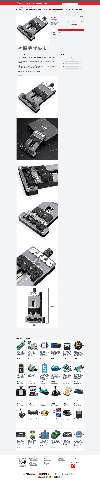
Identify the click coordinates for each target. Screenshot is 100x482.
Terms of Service (60, 462)
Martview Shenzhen (56, 22)
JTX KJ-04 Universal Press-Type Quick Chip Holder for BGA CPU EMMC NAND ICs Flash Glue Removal (67, 353)
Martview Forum (46, 462)
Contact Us (45, 459)
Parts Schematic (39, 3)
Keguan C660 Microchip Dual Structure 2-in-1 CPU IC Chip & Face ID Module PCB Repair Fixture (21, 376)
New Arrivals (28, 3)
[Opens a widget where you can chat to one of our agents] (96, 480)
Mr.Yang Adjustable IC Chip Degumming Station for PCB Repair (32, 375)
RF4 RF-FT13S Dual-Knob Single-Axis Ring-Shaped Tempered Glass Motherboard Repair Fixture (78, 376)
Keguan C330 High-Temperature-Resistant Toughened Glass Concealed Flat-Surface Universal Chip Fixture (21, 399)
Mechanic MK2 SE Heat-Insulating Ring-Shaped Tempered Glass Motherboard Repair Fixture (44, 420)
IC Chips (31, 462)
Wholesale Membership (47, 460)
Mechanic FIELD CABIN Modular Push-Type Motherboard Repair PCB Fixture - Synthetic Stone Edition (67, 442)
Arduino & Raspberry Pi (33, 463)
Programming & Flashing (34, 458)
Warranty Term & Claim (61, 460)
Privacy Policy (60, 461)
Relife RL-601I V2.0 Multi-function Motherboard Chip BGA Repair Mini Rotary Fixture (55, 376)
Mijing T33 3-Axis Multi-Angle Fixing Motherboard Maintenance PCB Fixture (32, 420)
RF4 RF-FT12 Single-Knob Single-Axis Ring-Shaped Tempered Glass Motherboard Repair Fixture (67, 376)
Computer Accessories (33, 465)
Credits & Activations (33, 459)
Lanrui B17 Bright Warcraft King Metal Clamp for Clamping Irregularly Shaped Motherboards (32, 353)
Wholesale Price (74, 24)
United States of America (71, 0)
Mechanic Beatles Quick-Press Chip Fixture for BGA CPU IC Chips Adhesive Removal (32, 399)
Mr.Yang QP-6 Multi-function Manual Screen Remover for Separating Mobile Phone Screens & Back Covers (55, 399)
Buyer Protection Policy (61, 458)
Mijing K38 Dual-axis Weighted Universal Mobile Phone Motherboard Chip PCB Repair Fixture (21, 442)
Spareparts (32, 461)
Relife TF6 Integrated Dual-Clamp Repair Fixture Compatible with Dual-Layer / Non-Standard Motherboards (78, 399)
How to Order (46, 464)
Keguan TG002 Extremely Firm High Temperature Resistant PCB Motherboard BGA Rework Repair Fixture (78, 353)
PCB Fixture (30, 7)
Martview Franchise (47, 461)
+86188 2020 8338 (22, 458)
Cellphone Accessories (33, 464)
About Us (45, 458)
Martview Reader (46, 463)
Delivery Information (61, 459)
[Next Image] (47, 28)
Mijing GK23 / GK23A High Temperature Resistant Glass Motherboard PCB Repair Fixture (32, 442)
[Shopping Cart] (81, 3)
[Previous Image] (17, 28)
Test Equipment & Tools (23, 7)
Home (17, 7)
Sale (33, 3)
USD (81, 0)
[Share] (83, 7)
